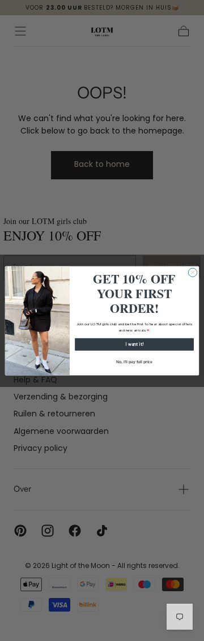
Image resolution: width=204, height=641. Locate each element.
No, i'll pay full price (134, 361)
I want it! (134, 344)
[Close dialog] (192, 272)
